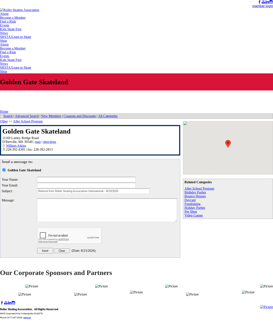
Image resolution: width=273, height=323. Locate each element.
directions (49, 142)
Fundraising (192, 204)
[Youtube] (263, 2)
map (38, 142)
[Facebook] (259, 2)
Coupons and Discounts (80, 116)
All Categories (108, 116)
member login (262, 6)
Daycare (190, 200)
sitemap (27, 317)
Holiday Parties (194, 208)
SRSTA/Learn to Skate (15, 37)
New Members (51, 116)
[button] (228, 144)
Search (8, 116)
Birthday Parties (195, 192)
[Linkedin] (267, 2)
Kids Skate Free (11, 29)
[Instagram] (271, 2)
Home (4, 111)
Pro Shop (190, 211)
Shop (3, 40)
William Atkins (16, 145)
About (4, 14)
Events (4, 25)
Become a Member (13, 17)
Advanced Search (27, 116)
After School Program (199, 188)
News (4, 33)
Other (4, 121)
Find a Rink (8, 21)
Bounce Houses (195, 196)
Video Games (193, 215)
